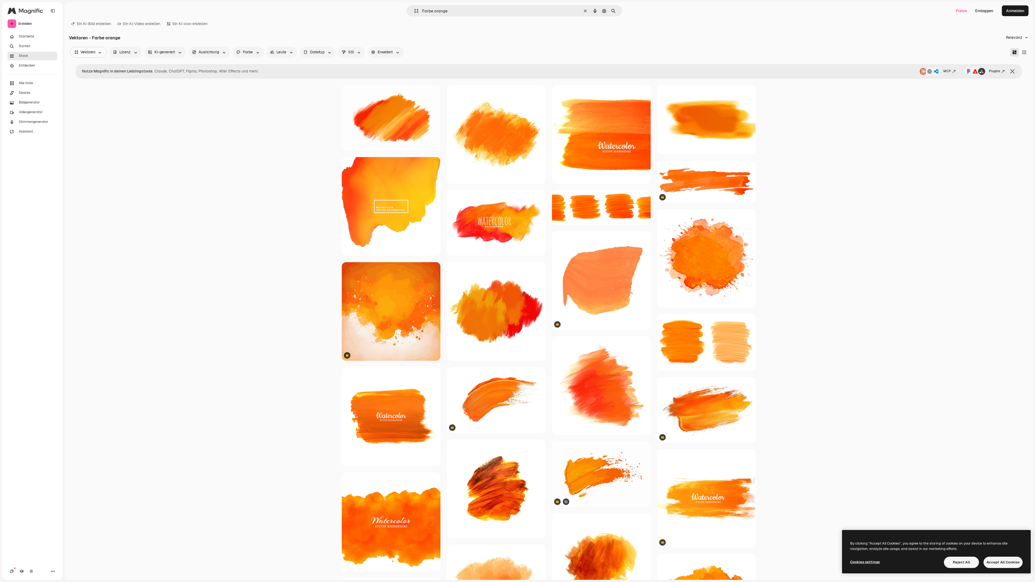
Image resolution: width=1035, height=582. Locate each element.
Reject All (961, 562)
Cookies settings (865, 562)
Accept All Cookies (1003, 562)
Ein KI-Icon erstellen (190, 23)
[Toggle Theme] (31, 571)
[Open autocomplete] (414, 11)
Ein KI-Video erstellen (141, 23)
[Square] (1024, 52)
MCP (947, 71)
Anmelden (1015, 10)
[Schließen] (1012, 71)
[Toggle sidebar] (53, 10)
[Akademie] (21, 571)
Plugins (994, 71)
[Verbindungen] (12, 571)
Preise (961, 10)
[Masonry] (1014, 52)
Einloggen (984, 10)
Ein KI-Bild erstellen (94, 23)
